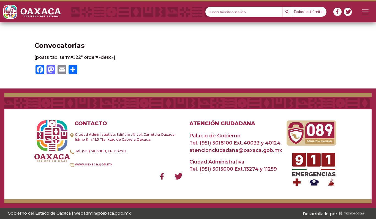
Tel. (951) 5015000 (90, 151)
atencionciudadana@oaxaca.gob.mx (235, 150)
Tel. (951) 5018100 (210, 143)
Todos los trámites (308, 12)
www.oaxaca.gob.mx (93, 164)
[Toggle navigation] (365, 12)
